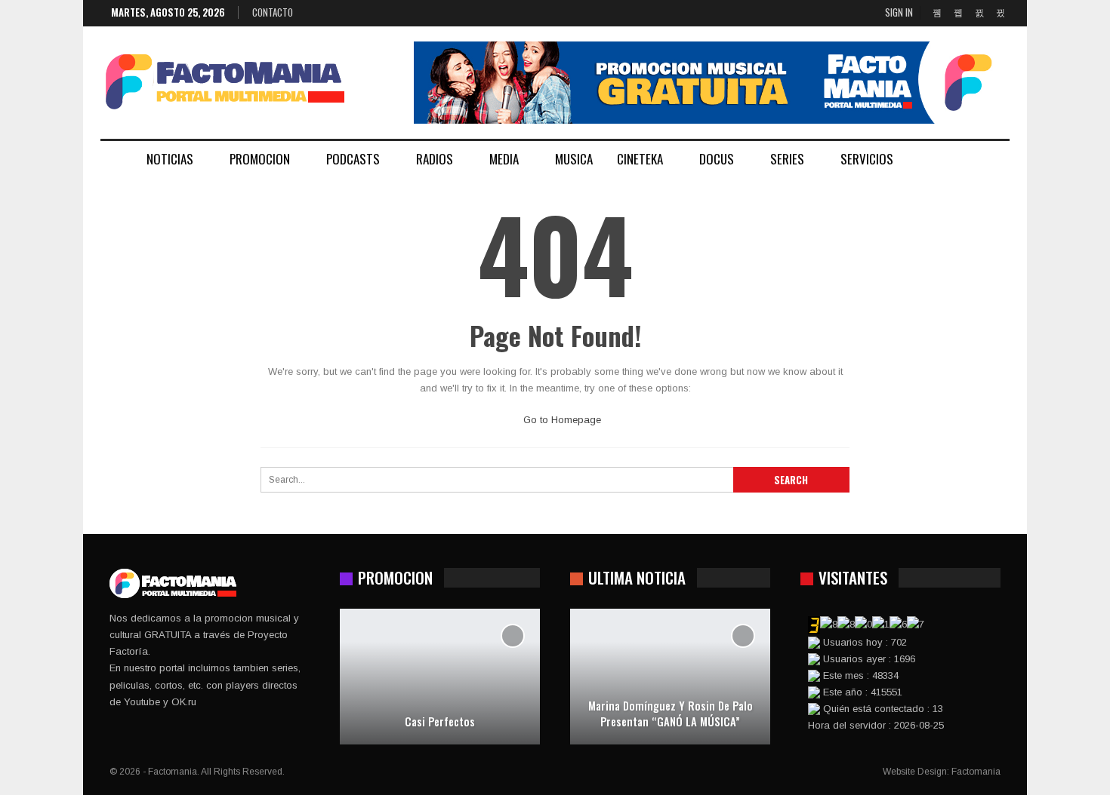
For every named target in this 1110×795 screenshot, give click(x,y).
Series (787, 158)
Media (504, 158)
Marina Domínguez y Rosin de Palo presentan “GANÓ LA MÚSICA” (670, 713)
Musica (574, 158)
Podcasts (353, 158)
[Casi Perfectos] (439, 676)
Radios (434, 158)
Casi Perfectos (440, 721)
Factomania (976, 771)
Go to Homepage (560, 419)
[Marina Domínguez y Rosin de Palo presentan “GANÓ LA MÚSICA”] (670, 676)
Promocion (260, 158)
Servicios (866, 158)
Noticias (169, 158)
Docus (716, 158)
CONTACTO (272, 12)
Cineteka (640, 158)
